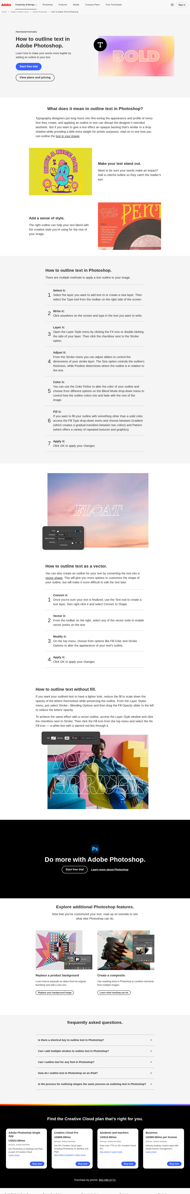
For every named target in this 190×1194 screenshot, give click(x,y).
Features (63, 4)
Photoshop (48, 4)
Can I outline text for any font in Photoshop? (66, 1062)
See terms (105, 1152)
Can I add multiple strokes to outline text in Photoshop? (73, 1051)
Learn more (13, 1155)
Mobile (76, 4)
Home (4, 12)
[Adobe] (6, 4)
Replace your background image (55, 992)
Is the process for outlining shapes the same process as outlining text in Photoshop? (92, 1084)
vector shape (53, 577)
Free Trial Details (114, 4)
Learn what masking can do (114, 992)
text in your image (67, 136)
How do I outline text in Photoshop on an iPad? (68, 1073)
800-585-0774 (107, 1180)
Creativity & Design (25, 4)
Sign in (182, 5)
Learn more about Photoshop (109, 869)
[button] (172, 4)
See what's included (63, 1155)
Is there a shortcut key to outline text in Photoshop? (71, 1040)
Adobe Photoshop (40, 12)
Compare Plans (92, 4)
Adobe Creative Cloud (20, 12)
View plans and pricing (35, 77)
